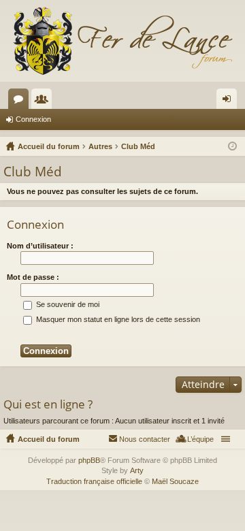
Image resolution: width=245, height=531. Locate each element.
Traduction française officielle (94, 481)
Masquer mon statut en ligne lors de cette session (117, 319)
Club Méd (32, 171)
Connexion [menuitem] (229, 101)
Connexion (33, 119)
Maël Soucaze (175, 481)
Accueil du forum (49, 439)
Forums (21, 101)
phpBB (89, 460)
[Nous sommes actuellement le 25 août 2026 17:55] (232, 146)
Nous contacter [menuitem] (144, 439)
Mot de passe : (33, 277)
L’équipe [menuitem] (200, 439)
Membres (44, 101)
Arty (137, 470)
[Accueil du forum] (122, 41)
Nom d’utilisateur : (40, 246)
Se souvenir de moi (66, 304)
